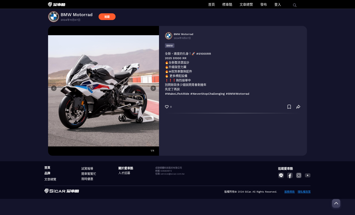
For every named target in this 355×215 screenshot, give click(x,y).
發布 (263, 4)
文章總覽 (246, 4)
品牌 (47, 173)
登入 (277, 4)
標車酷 (227, 4)
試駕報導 (87, 168)
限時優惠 (87, 179)
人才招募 (124, 173)
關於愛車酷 (125, 168)
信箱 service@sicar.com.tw (170, 174)
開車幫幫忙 (88, 174)
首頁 (211, 4)
